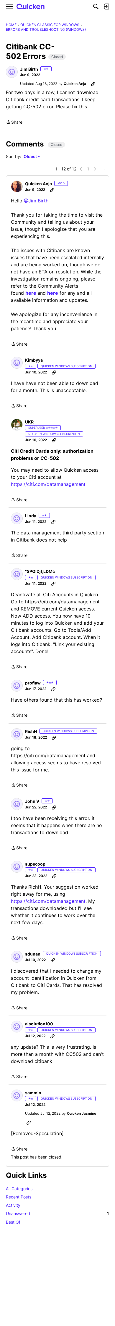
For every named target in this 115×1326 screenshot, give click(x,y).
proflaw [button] (33, 682)
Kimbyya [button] (34, 359)
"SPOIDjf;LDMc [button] (40, 571)
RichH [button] (31, 731)
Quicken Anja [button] (75, 83)
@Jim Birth (36, 201)
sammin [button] (33, 1092)
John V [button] (32, 801)
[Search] (96, 6)
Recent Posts (18, 1196)
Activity (13, 1205)
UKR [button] (29, 421)
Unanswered (57, 1213)
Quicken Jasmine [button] (81, 1113)
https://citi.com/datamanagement (48, 484)
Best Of (13, 1222)
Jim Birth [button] (29, 69)
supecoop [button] (35, 863)
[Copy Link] (93, 83)
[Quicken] (31, 7)
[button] (12, 72)
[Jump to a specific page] (104, 169)
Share (14, 122)
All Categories (19, 1188)
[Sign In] (106, 6)
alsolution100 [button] (39, 1023)
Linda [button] (30, 515)
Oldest (31, 156)
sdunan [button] (32, 953)
